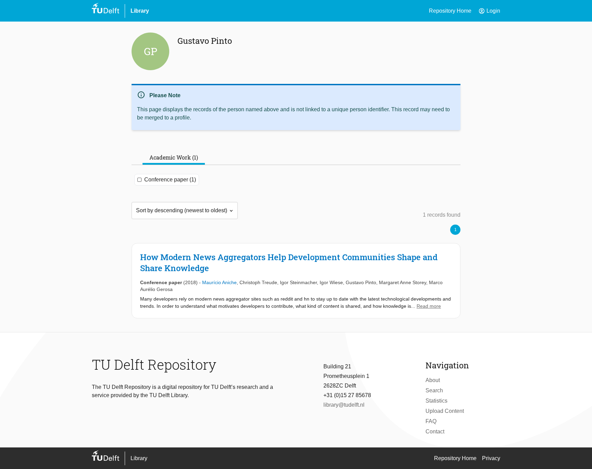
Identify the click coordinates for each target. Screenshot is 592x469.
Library (140, 11)
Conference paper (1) (170, 179)
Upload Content (445, 411)
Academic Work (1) (173, 157)
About (433, 380)
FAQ (431, 421)
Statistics (436, 401)
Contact (435, 431)
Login (489, 11)
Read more (429, 306)
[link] (296, 280)
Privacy (491, 458)
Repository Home (450, 11)
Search (434, 390)
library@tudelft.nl (344, 405)
